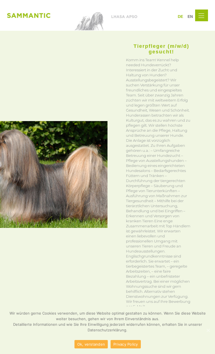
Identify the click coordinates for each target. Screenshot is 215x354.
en (190, 16)
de (180, 16)
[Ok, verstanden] (208, 330)
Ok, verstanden (91, 344)
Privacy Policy (125, 344)
